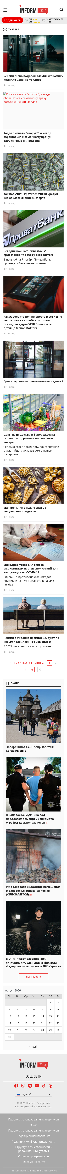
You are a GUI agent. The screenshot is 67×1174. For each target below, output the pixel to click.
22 (50, 1023)
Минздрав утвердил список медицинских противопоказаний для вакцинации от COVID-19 (30, 568)
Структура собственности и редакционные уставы (33, 1149)
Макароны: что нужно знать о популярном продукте (25, 509)
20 (34, 1023)
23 (58, 1023)
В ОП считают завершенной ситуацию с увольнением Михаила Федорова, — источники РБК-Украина (33, 962)
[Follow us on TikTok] (44, 1086)
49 (32, 669)
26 (26, 1030)
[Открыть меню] (5, 10)
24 (9, 1030)
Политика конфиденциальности (33, 1141)
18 (17, 1023)
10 (9, 1016)
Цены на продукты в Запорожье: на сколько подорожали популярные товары (29, 438)
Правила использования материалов (33, 1119)
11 (17, 1016)
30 (58, 1030)
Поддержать (12, 20)
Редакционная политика (33, 1136)
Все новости (33, 976)
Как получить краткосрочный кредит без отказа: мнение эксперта (30, 196)
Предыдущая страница (26, 663)
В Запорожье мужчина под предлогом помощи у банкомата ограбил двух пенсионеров (30, 818)
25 (17, 1030)
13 (34, 1016)
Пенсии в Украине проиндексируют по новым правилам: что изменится (31, 639)
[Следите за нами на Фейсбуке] (16, 1086)
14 (42, 1016)
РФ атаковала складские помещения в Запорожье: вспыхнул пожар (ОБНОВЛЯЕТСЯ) (33, 890)
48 (24, 669)
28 (42, 1030)
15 (50, 1016)
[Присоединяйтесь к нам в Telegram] (30, 1086)
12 (26, 1016)
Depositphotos (49, 1170)
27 (34, 1030)
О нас (33, 1125)
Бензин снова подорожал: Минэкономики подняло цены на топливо (33, 78)
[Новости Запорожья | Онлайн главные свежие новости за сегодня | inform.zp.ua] (33, 10)
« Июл (32, 1046)
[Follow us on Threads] (51, 1086)
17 (9, 1023)
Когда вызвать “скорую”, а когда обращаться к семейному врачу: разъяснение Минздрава (27, 137)
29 (50, 1030)
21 (42, 1023)
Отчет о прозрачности (33, 1156)
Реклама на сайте (33, 1162)
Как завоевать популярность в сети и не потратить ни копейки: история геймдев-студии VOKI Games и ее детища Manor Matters (32, 322)
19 (26, 1023)
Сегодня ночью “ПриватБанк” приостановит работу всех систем (28, 253)
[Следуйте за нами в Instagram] (23, 1086)
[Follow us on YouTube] (37, 1086)
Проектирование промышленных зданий (33, 381)
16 (58, 1016)
